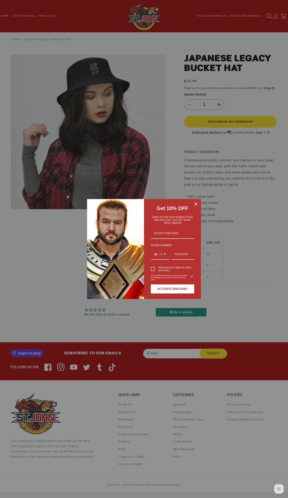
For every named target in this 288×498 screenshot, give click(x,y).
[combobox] (160, 254)
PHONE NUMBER (161, 245)
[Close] (196, 204)
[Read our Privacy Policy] (191, 276)
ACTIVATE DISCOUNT (172, 289)
